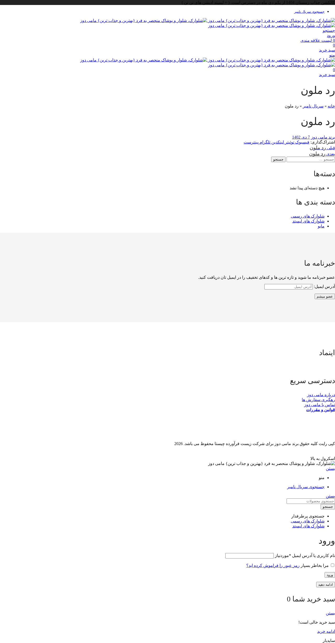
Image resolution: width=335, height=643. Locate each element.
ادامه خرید (326, 631)
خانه (331, 106)
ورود (330, 575)
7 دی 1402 (301, 137)
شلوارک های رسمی (308, 216)
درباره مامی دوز (321, 394)
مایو (321, 226)
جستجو (278, 159)
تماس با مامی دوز (319, 404)
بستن (330, 468)
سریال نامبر (313, 106)
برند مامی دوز (323, 137)
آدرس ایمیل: (324, 286)
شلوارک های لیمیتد (308, 221)
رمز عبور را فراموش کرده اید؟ (273, 565)
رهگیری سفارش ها (318, 399)
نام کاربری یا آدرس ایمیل (305, 555)
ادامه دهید (325, 585)
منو (332, 55)
